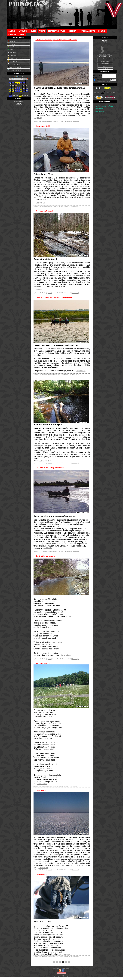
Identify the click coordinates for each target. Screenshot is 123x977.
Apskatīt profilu (105, 63)
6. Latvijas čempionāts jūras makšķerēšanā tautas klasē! (56, 40)
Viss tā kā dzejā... (42, 874)
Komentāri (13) (75, 786)
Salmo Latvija (99, 111)
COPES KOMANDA (15, 67)
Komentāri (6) (75, 463)
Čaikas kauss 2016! (43, 126)
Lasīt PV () (105, 68)
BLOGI (11, 50)
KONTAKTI (12, 55)
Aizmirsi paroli (101, 81)
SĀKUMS (12, 41)
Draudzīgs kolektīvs (43, 663)
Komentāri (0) (75, 374)
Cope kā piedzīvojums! (44, 211)
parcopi (50, 121)
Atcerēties (99, 79)
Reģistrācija (109, 81)
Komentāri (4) (75, 121)
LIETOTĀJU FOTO (15, 64)
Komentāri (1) (75, 293)
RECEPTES (13, 61)
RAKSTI (11, 47)
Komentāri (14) (75, 659)
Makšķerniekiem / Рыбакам (104, 106)
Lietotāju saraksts (105, 59)
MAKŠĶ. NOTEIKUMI (15, 70)
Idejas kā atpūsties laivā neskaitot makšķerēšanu (54, 297)
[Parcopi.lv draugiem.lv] (60, 971)
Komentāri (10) (75, 956)
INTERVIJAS (13, 52)
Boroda (50, 956)
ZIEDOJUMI (13, 58)
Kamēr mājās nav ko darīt (45, 556)
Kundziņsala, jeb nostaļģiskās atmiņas (50, 468)
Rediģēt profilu (105, 61)
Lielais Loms (99, 109)
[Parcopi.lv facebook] (63, 971)
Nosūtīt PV (105, 66)
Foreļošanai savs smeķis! (45, 379)
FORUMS (12, 44)
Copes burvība (41, 790)
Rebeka (50, 374)
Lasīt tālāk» (38, 118)
